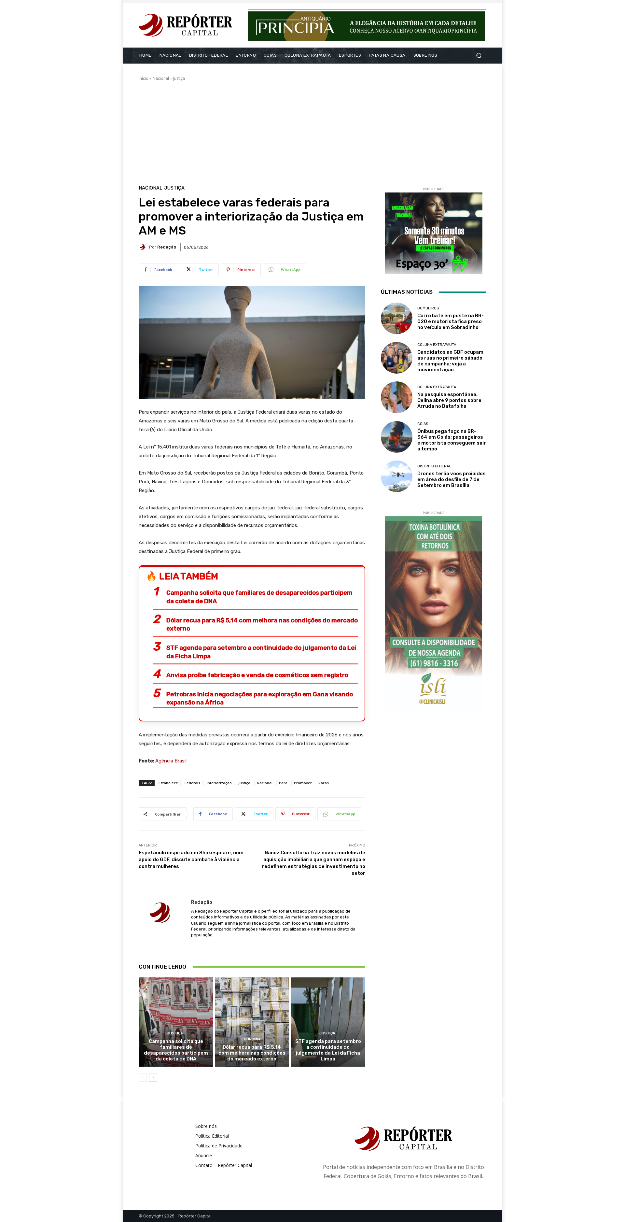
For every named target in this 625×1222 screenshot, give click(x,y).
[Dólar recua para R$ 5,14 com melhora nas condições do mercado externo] (252, 1022)
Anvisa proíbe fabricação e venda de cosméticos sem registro (257, 675)
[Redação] (144, 247)
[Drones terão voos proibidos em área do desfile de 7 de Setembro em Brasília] (396, 476)
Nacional (161, 78)
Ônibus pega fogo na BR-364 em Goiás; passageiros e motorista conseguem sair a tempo (451, 440)
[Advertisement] (312, 130)
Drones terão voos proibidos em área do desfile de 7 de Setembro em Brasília (451, 479)
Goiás (422, 424)
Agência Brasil (171, 761)
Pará (283, 782)
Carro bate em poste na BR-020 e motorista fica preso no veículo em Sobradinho (450, 321)
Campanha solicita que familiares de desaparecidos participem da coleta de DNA (259, 597)
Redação (166, 247)
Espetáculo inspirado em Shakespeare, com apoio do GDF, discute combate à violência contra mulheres (191, 859)
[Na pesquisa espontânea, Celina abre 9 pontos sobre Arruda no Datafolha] (396, 397)
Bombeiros (428, 308)
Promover (303, 782)
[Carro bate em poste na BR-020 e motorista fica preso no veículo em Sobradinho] (396, 318)
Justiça (179, 78)
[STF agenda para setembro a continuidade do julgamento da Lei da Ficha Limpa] (328, 1022)
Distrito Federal (434, 466)
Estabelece (168, 782)
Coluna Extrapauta (436, 345)
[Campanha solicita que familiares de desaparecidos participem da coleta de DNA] (176, 1022)
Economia (251, 1039)
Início (143, 78)
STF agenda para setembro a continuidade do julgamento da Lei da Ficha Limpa (261, 652)
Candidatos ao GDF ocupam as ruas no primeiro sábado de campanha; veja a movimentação (450, 361)
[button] (478, 55)
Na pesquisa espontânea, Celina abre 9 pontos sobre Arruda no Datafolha (449, 400)
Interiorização (219, 782)
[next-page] (153, 1077)
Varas (323, 782)
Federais (192, 782)
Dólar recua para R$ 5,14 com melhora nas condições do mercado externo (262, 624)
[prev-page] (143, 1077)
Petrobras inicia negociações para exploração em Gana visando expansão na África (259, 698)
